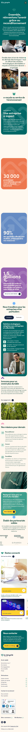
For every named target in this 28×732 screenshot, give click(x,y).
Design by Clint (14, 726)
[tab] (9, 317)
